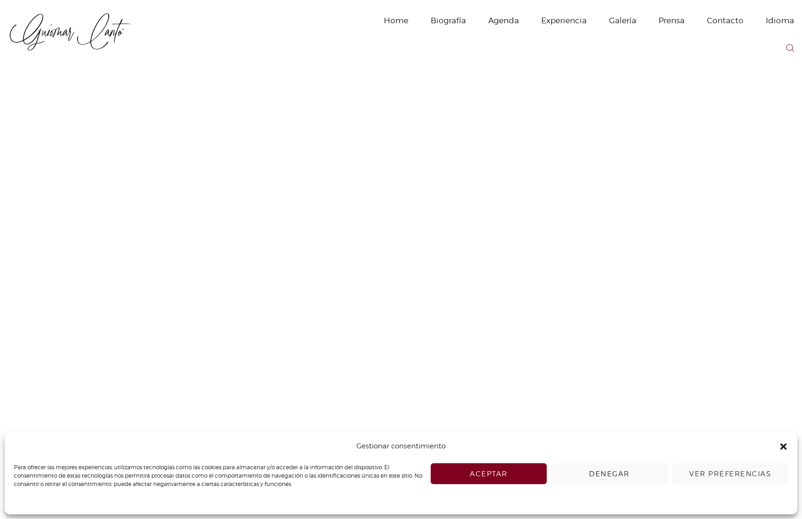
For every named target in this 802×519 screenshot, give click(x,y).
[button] (783, 446)
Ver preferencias (730, 474)
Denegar (609, 474)
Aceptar (489, 474)
